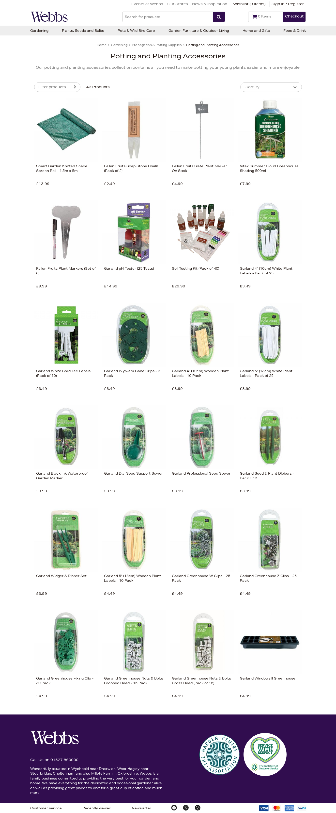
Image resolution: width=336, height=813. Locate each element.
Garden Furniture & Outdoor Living (198, 30)
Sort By (252, 87)
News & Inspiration (209, 4)
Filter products (52, 87)
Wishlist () (249, 4)
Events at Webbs (147, 4)
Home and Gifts (256, 30)
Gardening (39, 30)
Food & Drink (294, 30)
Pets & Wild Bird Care (136, 30)
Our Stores (177, 4)
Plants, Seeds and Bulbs (83, 30)
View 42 (13, 276)
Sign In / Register (288, 4)
